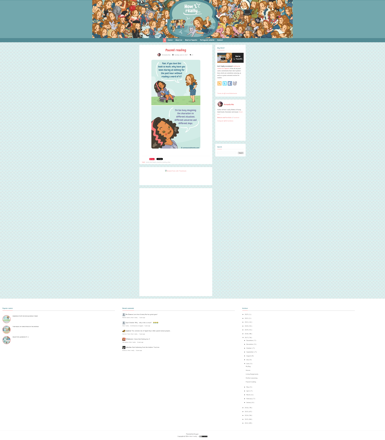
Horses (248, 370)
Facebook (236, 117)
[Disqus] (176, 216)
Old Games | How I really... (129, 342)
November (250, 344)
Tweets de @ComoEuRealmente (227, 93)
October (249, 348)
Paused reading (251, 382)
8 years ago (140, 342)
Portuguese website (207, 40)
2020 (247, 326)
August (248, 356)
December (250, 340)
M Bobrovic (129, 339)
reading (164, 162)
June (248, 363)
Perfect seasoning (251, 378)
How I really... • (194, 436)
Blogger (196, 434)
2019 (247, 330)
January (249, 402)
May (247, 387)
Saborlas (129, 347)
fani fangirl (153, 162)
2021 (247, 322)
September (250, 352)
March (248, 395)
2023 (247, 314)
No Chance (129, 314)
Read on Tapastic (191, 40)
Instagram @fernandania (225, 121)
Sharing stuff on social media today (25, 316)
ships (168, 162)
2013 (247, 419)
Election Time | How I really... (130, 334)
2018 (247, 334)
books (148, 162)
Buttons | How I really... (128, 350)
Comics (170, 40)
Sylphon (128, 331)
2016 (247, 408)
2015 (247, 411)
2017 (247, 337)
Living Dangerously (252, 374)
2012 (247, 423)
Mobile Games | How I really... (130, 317)
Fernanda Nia (166, 55)
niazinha (159, 162)
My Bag (248, 366)
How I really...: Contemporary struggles (132, 325)
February (249, 399)
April (248, 391)
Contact (220, 40)
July (247, 360)
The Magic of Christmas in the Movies (26, 326)
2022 (247, 318)
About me (178, 40)
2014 (247, 415)
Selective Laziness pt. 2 (21, 337)
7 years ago (142, 317)
